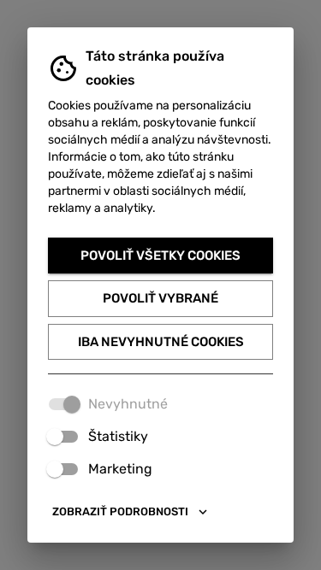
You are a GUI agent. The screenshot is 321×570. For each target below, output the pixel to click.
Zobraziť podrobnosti (120, 511)
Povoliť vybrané (160, 298)
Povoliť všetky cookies (160, 255)
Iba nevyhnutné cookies (161, 342)
